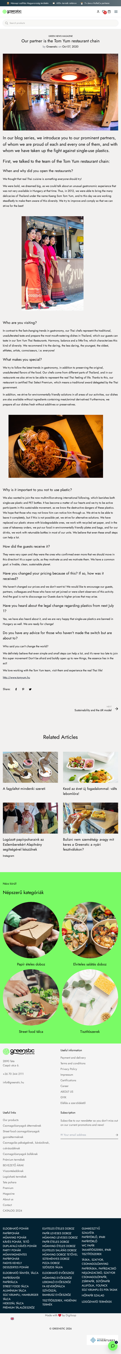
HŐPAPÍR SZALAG (93, 1295)
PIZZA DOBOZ (51, 1263)
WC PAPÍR (88, 1246)
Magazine (8, 1194)
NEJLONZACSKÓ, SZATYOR (98, 1273)
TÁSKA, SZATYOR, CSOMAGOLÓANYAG (95, 1262)
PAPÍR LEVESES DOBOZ (56, 1233)
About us (8, 1199)
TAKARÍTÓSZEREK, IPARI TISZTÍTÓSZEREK (96, 1252)
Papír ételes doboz (31, 964)
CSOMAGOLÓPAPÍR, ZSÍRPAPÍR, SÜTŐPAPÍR (96, 1279)
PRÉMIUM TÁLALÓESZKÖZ (19, 1308)
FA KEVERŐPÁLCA (53, 1286)
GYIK (63, 1097)
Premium (8, 1188)
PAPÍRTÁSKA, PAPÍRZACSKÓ (99, 1269)
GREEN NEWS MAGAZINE (61, 36)
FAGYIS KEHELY (12, 1263)
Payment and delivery (73, 1058)
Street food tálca (31, 1031)
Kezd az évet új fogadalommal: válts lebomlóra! (90, 791)
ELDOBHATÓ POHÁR (16, 1229)
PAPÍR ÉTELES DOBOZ (55, 1242)
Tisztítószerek (90, 1031)
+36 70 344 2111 (13, 1074)
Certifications (68, 1080)
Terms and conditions (72, 1063)
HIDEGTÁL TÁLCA (13, 1303)
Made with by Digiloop (60, 1315)
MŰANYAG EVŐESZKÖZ (57, 1278)
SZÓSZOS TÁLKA (52, 1267)
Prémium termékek (14, 1160)
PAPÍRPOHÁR (11, 1233)
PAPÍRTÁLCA (10, 1282)
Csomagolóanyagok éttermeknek (22, 1126)
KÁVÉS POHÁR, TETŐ (16, 1242)
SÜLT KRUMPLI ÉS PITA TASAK (99, 1290)
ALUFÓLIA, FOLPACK (94, 1285)
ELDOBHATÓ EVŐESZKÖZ (58, 1273)
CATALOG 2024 (12, 1211)
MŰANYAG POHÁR (14, 1238)
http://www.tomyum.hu (16, 677)
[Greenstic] (12, 11)
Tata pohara (9, 1182)
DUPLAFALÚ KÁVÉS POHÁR (20, 1246)
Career (64, 1086)
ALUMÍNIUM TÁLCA (14, 1291)
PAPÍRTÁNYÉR (11, 1278)
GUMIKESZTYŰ (91, 1229)
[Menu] (115, 11)
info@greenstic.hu (13, 1082)
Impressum (66, 1075)
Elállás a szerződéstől (73, 1103)
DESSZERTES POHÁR (16, 1267)
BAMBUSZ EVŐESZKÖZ (56, 1295)
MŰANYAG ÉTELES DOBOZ (58, 1246)
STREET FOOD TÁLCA (16, 1286)
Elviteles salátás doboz (90, 964)
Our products (10, 1120)
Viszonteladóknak (13, 1171)
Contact (7, 1205)
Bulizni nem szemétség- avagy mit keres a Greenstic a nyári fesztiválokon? (88, 844)
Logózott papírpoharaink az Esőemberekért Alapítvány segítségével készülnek (23, 844)
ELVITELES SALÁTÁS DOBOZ (59, 1250)
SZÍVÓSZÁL (49, 1291)
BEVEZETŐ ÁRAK (13, 1165)
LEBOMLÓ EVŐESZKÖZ (56, 1282)
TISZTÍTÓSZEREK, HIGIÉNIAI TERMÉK (59, 1302)
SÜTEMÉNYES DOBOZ (55, 1259)
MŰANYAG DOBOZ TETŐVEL (60, 1254)
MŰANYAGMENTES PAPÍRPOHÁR (15, 1256)
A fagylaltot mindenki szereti (24, 788)
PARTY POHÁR (12, 1250)
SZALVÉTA (88, 1233)
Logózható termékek (14, 1177)
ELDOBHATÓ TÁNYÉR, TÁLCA (20, 1273)
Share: (6, 689)
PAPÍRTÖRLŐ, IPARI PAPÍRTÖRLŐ (93, 1239)
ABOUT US (66, 1092)
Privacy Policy (68, 1069)
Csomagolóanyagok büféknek (20, 1154)
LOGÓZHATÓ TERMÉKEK (97, 1302)
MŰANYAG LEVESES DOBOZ (60, 1238)
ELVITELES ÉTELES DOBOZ (58, 1229)
